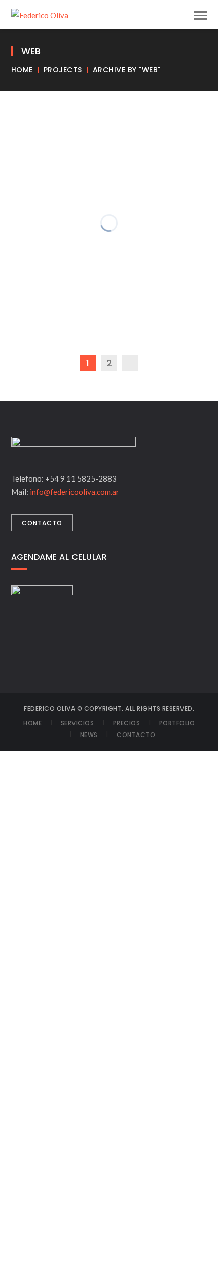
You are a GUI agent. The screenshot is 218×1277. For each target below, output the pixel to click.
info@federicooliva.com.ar (74, 491)
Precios (126, 723)
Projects (63, 70)
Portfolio (177, 723)
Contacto (136, 734)
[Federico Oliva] (39, 14)
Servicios (77, 723)
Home (22, 70)
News (89, 734)
